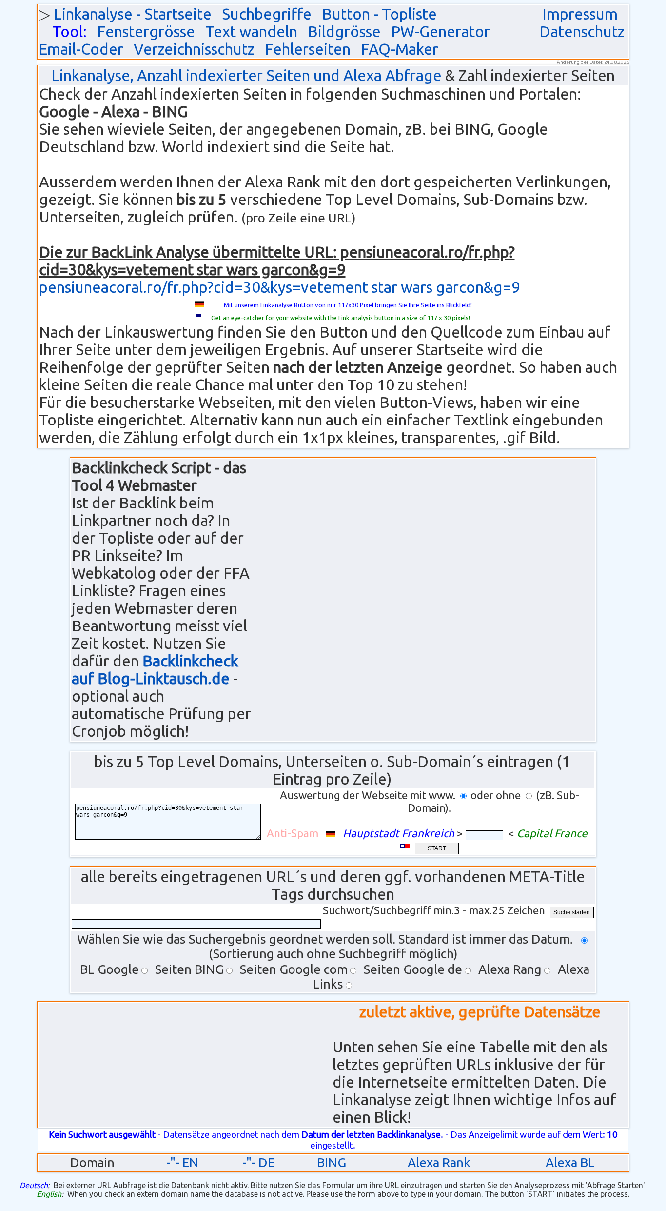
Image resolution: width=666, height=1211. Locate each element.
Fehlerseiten (308, 49)
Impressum (580, 13)
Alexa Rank (439, 1162)
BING (331, 1162)
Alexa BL (570, 1162)
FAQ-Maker (399, 49)
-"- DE (258, 1162)
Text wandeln (251, 31)
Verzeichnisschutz (194, 49)
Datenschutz (582, 31)
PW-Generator (440, 31)
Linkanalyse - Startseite (133, 13)
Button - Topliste (379, 13)
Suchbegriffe (267, 13)
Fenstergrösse (146, 31)
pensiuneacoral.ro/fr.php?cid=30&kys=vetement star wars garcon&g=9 (279, 287)
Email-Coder (81, 49)
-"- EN (182, 1162)
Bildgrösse (344, 31)
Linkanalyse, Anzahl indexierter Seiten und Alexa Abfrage (246, 75)
